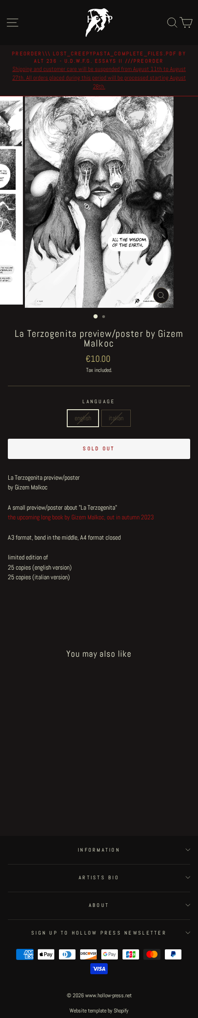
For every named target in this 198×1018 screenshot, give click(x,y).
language (98, 401)
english (83, 418)
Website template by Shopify (99, 1010)
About (99, 905)
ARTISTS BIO (99, 877)
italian (116, 418)
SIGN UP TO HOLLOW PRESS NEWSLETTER (99, 933)
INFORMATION (99, 850)
